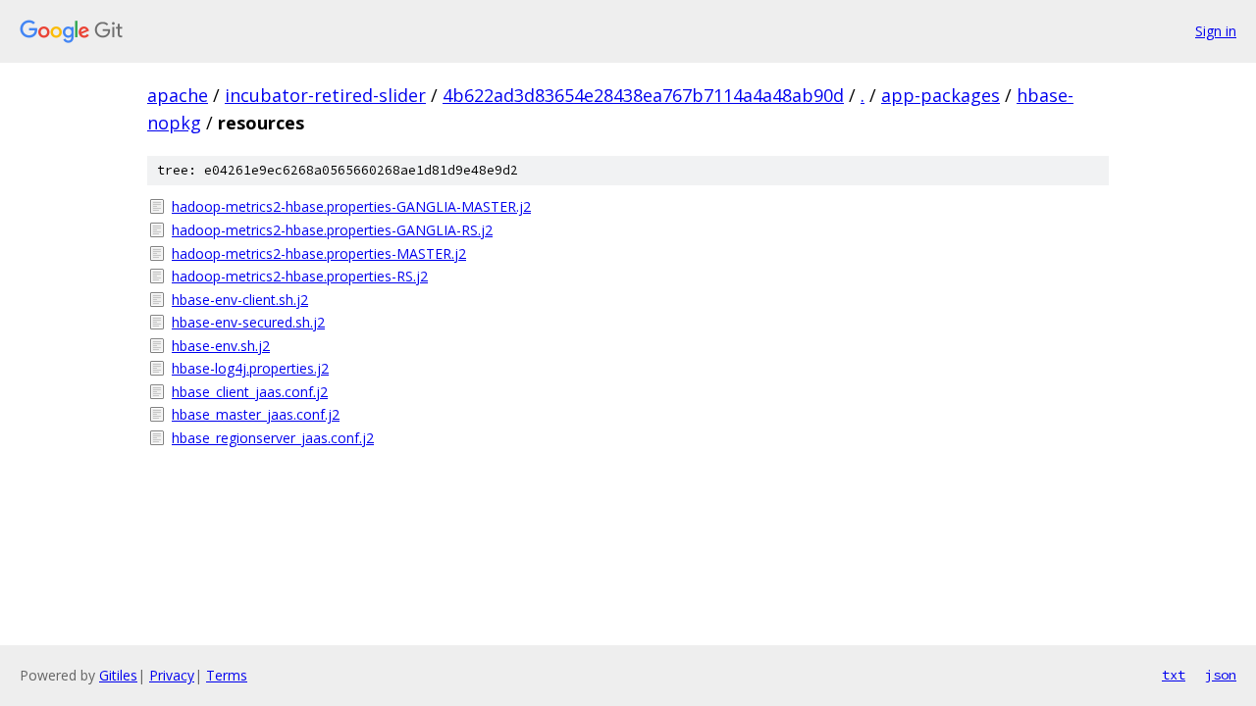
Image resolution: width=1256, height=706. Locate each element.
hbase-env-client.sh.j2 (240, 299)
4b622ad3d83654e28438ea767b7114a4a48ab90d (643, 95)
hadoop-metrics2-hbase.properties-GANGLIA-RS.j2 (332, 230)
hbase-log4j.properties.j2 (250, 368)
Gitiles (118, 675)
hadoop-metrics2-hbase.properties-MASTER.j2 (319, 253)
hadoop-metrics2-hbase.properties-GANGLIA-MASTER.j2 (351, 206)
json (1220, 674)
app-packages (940, 95)
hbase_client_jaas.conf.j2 (250, 391)
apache (177, 95)
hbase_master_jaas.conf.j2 (256, 414)
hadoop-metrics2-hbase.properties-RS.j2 (300, 276)
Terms (226, 675)
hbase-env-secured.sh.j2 (248, 322)
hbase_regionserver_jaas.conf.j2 (273, 438)
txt (1173, 674)
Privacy (171, 675)
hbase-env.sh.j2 (221, 345)
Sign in (1215, 31)
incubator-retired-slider (325, 95)
